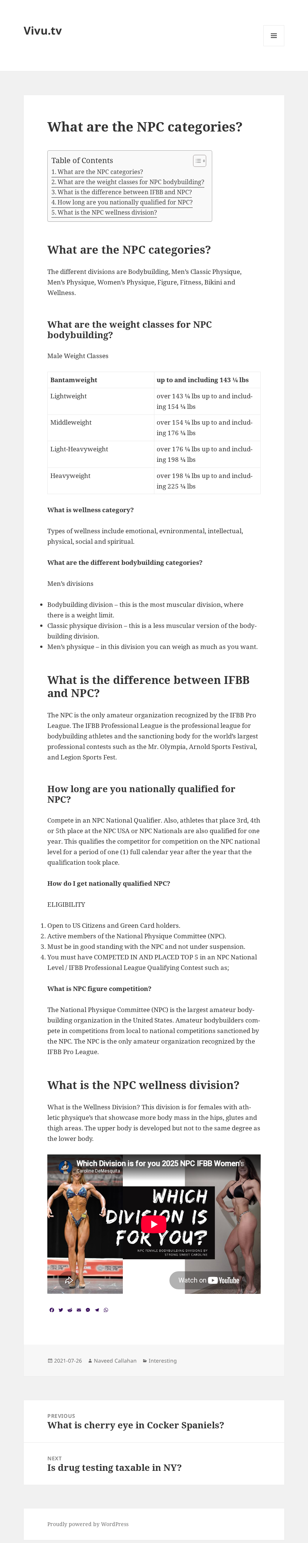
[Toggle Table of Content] (195, 160)
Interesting (163, 1360)
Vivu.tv (43, 30)
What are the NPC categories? (100, 172)
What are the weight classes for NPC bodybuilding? (130, 182)
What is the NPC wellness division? (107, 212)
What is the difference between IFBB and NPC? (124, 192)
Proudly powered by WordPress (87, 1524)
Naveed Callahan (115, 1360)
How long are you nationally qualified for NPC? (125, 202)
